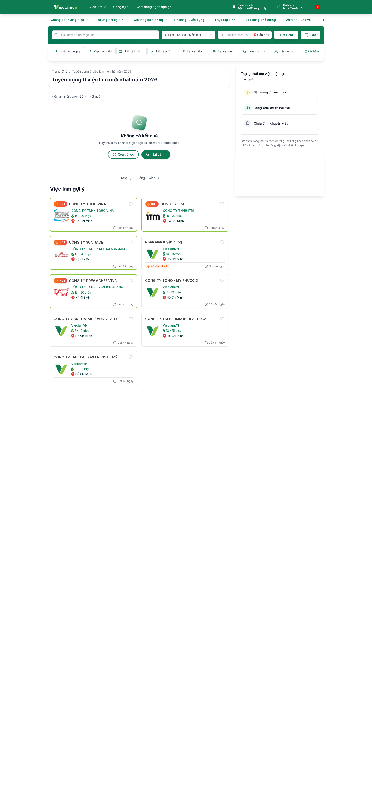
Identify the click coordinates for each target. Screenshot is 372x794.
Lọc (313, 35)
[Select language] (317, 6)
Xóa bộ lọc (313, 51)
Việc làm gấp (103, 51)
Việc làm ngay (70, 51)
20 (81, 96)
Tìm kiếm (286, 35)
